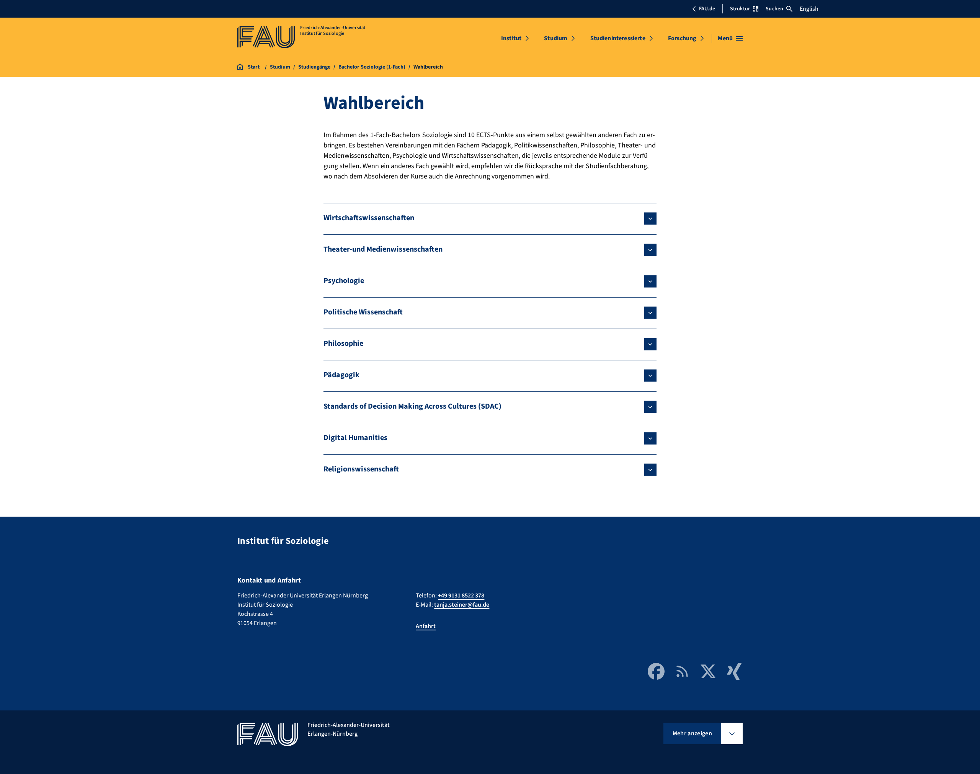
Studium (555, 38)
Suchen (774, 9)
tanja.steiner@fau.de (461, 605)
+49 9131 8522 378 (461, 595)
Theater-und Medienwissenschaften (383, 249)
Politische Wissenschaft (363, 312)
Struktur (740, 9)
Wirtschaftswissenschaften (368, 218)
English (809, 9)
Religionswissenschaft (361, 469)
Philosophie (343, 343)
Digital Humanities (355, 437)
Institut (511, 38)
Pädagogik (341, 375)
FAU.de (707, 9)
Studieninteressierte (617, 38)
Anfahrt (426, 626)
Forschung (682, 38)
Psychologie (343, 280)
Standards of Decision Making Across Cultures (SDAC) (412, 406)
